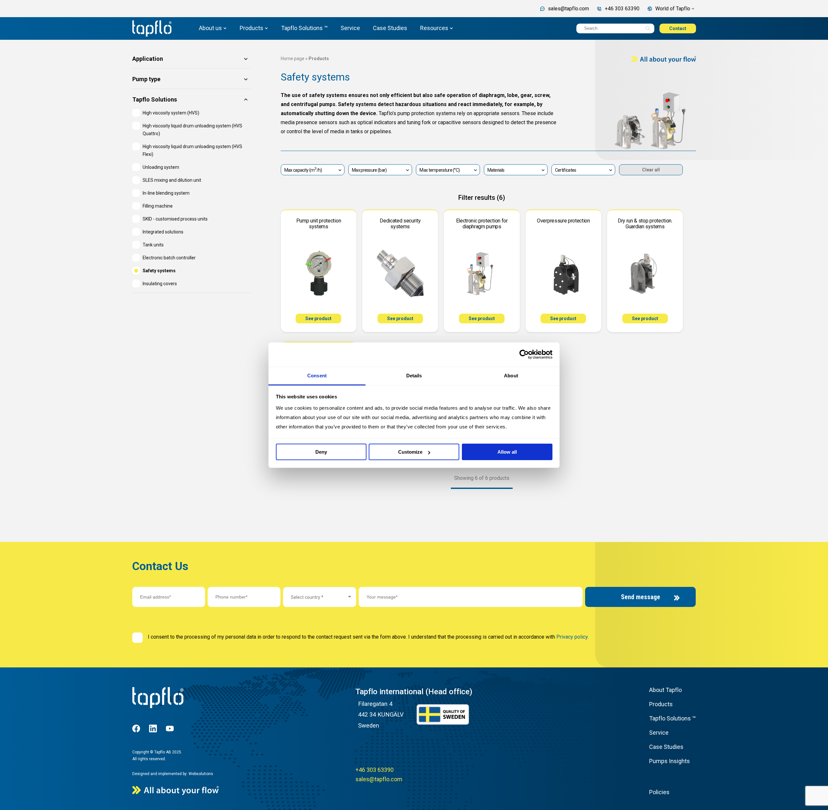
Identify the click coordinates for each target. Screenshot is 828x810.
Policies (659, 792)
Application (147, 59)
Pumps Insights (669, 761)
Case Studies (390, 28)
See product (318, 318)
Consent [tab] (317, 375)
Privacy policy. (572, 637)
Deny (321, 452)
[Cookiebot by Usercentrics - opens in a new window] (524, 354)
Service (350, 28)
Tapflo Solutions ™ (304, 28)
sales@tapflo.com (378, 779)
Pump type (146, 79)
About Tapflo (665, 689)
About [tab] (511, 375)
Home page (292, 58)
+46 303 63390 (374, 769)
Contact (677, 28)
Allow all (507, 452)
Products (251, 28)
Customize (410, 452)
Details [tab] (414, 375)
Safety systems (315, 77)
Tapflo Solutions (154, 100)
